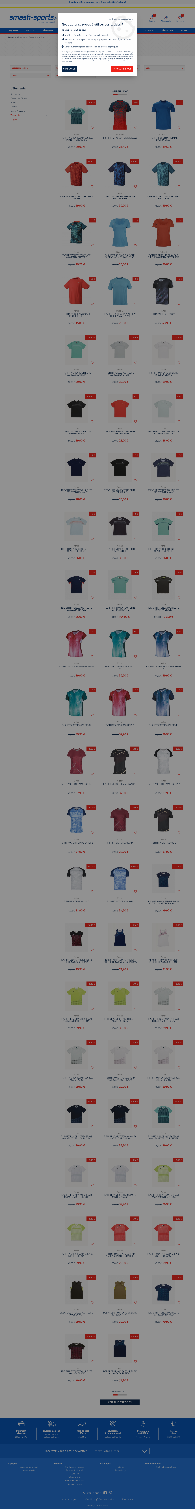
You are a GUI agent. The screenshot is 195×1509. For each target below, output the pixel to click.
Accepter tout (123, 69)
